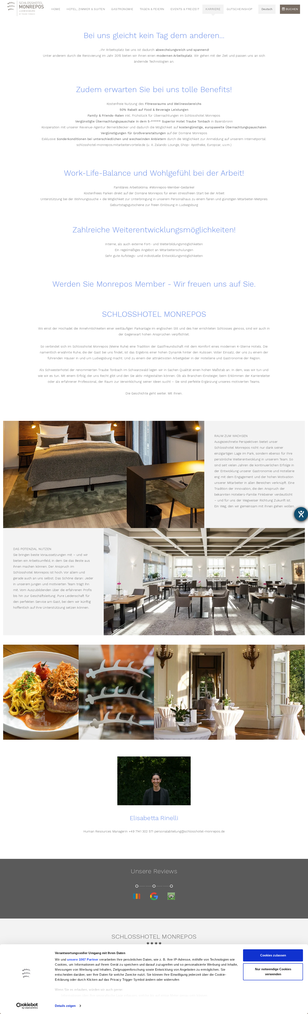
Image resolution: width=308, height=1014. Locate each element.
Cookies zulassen (273, 955)
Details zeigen (65, 1006)
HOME (55, 9)
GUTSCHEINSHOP (239, 9)
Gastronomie (122, 9)
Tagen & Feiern (152, 9)
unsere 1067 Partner (82, 959)
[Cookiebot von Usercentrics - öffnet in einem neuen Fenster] (27, 1006)
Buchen (291, 9)
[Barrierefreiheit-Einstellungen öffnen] (301, 514)
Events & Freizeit (185, 9)
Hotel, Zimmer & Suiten (86, 9)
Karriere (213, 9)
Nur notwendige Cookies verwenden (273, 971)
